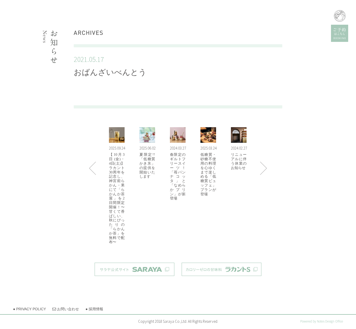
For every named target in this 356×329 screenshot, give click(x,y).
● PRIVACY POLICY (29, 309)
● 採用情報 (94, 309)
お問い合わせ (65, 309)
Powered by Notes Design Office (321, 321)
